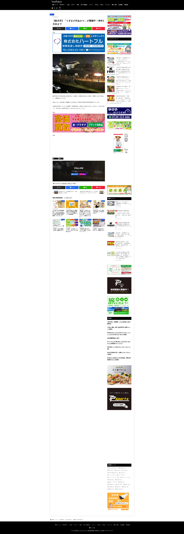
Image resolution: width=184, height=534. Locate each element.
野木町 (111, 489)
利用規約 (126, 4)
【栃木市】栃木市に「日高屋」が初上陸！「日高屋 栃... (123, 97)
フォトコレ (107, 4)
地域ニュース (55, 4)
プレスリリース (126, 477)
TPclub (111, 470)
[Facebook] (52, 8)
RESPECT (62, 4)
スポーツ (73, 4)
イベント (91, 4)
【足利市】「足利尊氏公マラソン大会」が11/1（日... (123, 59)
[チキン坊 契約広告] (79, 133)
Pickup (96, 4)
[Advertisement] (79, 146)
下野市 (111, 479)
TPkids (101, 4)
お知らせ (122, 472)
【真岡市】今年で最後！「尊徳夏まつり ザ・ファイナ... (123, 87)
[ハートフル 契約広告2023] (79, 52)
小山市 (119, 484)
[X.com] (54, 8)
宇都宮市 (111, 484)
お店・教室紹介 (84, 4)
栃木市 (61, 158)
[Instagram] (56, 8)
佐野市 (119, 479)
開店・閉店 (114, 4)
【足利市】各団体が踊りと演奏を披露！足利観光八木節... (123, 68)
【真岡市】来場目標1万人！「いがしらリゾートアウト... (123, 78)
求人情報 (111, 486)
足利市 (125, 486)
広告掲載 (120, 4)
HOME (52, 519)
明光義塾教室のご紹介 (113, 338)
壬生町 (121, 482)
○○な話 (67, 4)
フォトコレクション (114, 477)
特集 (78, 4)
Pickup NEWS (113, 468)
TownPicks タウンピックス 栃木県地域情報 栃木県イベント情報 (89, 530)
